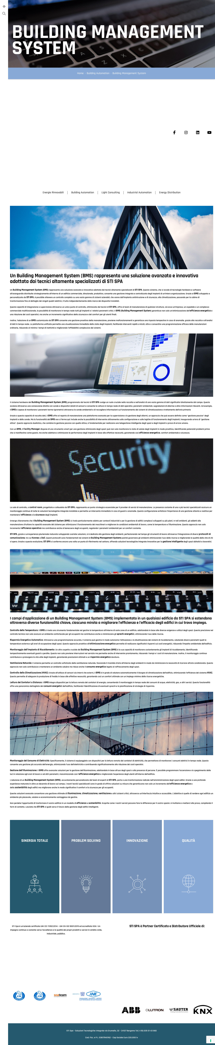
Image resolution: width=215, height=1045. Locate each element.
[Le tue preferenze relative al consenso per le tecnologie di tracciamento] (210, 1040)
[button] (53, 193)
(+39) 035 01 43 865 (148, 1030)
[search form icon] (4, 14)
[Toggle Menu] (4, 6)
